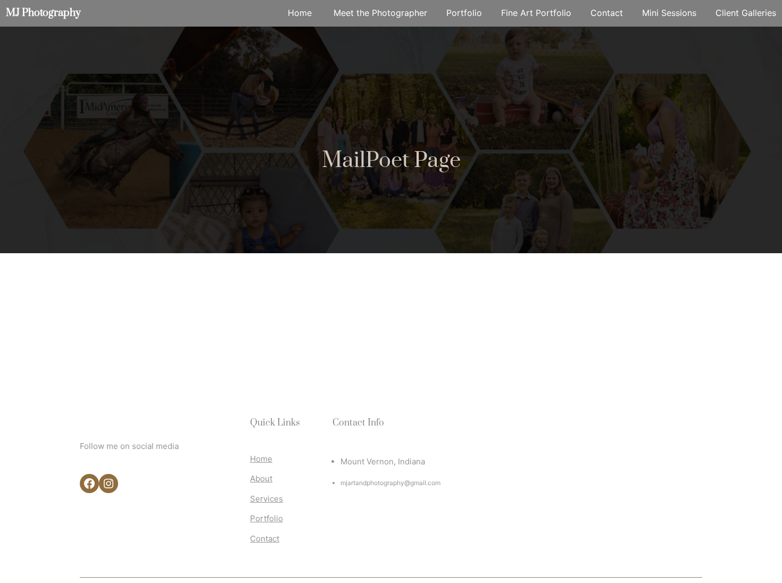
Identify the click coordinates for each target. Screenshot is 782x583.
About (261, 478)
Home (261, 459)
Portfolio (266, 518)
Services (266, 499)
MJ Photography (43, 13)
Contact (264, 539)
